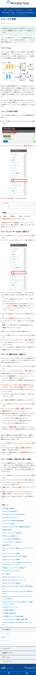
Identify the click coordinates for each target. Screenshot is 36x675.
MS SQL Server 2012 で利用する (11, 583)
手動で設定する (6, 545)
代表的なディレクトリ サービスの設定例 (13, 567)
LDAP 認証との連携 (7, 508)
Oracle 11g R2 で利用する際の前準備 (12, 520)
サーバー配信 (6, 574)
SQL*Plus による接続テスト (10, 536)
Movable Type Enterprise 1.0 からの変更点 (14, 556)
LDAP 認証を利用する (8, 610)
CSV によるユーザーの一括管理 (11, 559)
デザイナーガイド (6, 644)
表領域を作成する (7, 530)
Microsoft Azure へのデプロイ (10, 571)
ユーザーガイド (5, 640)
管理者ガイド (4, 637)
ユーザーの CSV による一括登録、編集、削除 (15, 619)
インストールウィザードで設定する (12, 542)
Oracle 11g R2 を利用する (9, 511)
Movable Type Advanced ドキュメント (13, 577)
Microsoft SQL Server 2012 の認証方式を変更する (16, 526)
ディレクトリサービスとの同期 (10, 553)
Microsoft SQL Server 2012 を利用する (13, 514)
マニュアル (10, 10)
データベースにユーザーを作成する (12, 533)
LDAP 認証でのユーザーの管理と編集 (12, 616)
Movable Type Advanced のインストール (13, 580)
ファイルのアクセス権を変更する (11, 539)
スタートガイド (5, 633)
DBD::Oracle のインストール (10, 517)
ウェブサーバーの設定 (8, 523)
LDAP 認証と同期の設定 (9, 613)
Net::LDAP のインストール (9, 607)
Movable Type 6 (19, 10)
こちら (24, 30)
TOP (5, 10)
